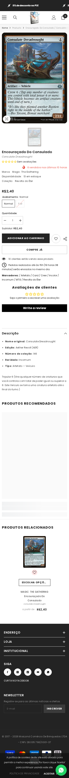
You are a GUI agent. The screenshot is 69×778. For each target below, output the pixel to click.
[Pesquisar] (15, 17)
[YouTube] (38, 672)
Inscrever (54, 708)
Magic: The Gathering (25, 171)
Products (16, 27)
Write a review (34, 308)
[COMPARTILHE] (63, 238)
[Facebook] (7, 672)
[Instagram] (17, 672)
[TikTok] (27, 672)
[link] (34, 508)
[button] (9, 161)
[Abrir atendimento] (61, 770)
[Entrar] (54, 17)
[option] (34, 78)
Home (5, 27)
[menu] (4, 17)
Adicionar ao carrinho (25, 238)
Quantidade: (9, 213)
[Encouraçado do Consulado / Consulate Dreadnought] (34, 552)
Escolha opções (35, 582)
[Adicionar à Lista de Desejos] (56, 238)
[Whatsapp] (48, 672)
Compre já (34, 250)
